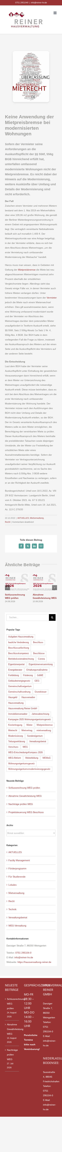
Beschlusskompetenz (18, 653)
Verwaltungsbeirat (37, 741)
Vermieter (52, 297)
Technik (12, 909)
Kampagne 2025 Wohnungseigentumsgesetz (29, 719)
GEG (37, 681)
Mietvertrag (26, 730)
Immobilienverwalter (17, 714)
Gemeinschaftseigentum (20, 686)
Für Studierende (16, 876)
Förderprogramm (17, 868)
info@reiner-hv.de (39, 2)
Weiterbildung (31, 758)
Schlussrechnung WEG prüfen (24, 787)
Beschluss (38, 642)
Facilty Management (19, 860)
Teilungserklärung (16, 741)
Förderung (28, 675)
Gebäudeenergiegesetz (19, 681)
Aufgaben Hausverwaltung (20, 637)
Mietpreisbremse (27, 269)
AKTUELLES (23, 518)
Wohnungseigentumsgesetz (21, 763)
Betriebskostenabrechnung (21, 659)
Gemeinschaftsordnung (19, 692)
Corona (41, 659)
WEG (25, 747)
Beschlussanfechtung (18, 648)
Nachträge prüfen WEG (20, 804)
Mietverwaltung (37, 518)
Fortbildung (13, 675)
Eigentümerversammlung (41, 664)
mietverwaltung (44, 730)
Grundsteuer (40, 692)
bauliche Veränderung (18, 642)
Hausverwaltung (15, 703)
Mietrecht (12, 730)
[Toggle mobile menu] (55, 13)
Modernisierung (15, 736)
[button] (7, 587)
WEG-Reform (14, 758)
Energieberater (15, 670)
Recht (7, 522)
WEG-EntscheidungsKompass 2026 (25, 752)
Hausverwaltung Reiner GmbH (22, 708)
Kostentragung (15, 725)
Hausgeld (12, 697)
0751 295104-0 (23, 952)
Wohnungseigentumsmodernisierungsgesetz (29, 769)
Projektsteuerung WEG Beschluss (26, 812)
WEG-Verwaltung (17, 925)
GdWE (40, 675)
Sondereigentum (35, 736)
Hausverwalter (28, 697)
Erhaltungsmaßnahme (36, 670)
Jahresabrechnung (40, 714)
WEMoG (46, 758)
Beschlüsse (38, 653)
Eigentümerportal (16, 664)
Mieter (29, 725)
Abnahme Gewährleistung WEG (25, 796)
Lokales (12, 884)
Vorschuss (13, 747)
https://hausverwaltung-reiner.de (34, 962)
